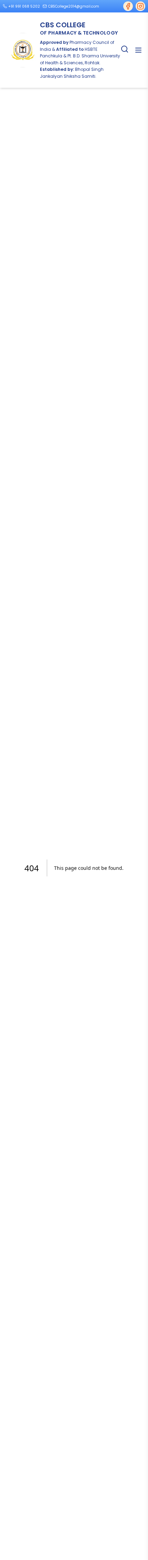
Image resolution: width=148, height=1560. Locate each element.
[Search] (124, 49)
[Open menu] (138, 50)
